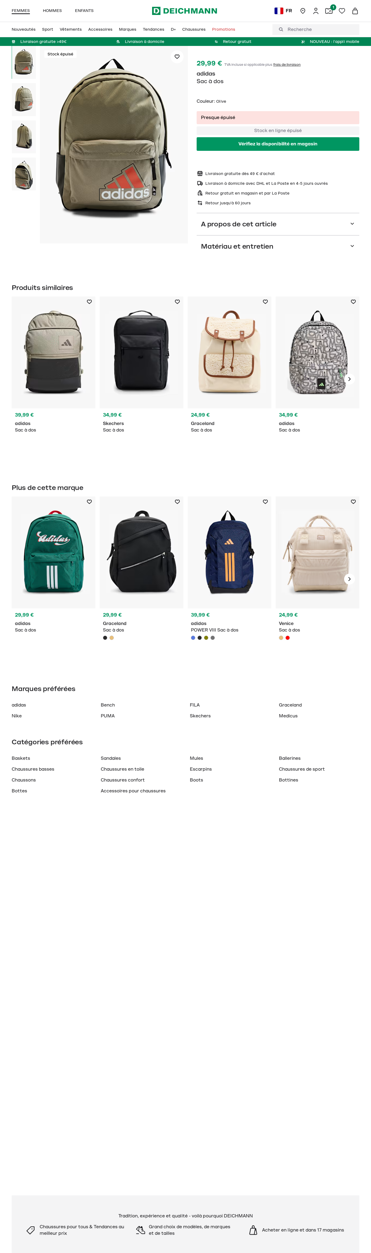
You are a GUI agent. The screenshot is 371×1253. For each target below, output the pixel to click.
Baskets (21, 758)
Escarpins (201, 769)
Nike (17, 716)
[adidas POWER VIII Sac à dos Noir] (200, 638)
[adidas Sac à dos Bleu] (229, 579)
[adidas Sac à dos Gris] (53, 379)
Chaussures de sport (302, 769)
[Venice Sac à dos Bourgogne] (288, 638)
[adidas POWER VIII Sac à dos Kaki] (206, 638)
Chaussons (24, 780)
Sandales (111, 758)
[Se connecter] (316, 11)
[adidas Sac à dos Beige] (317, 379)
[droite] (349, 379)
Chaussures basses (33, 769)
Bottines (288, 780)
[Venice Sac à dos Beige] (317, 579)
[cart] (355, 11)
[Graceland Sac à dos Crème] (229, 379)
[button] (114, 145)
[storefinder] (302, 11)
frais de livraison (287, 65)
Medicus (288, 716)
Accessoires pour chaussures (133, 791)
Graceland (290, 705)
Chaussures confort (123, 780)
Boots (196, 780)
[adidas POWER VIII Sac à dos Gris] (213, 638)
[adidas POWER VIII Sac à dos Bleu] (193, 638)
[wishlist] (342, 11)
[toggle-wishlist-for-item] (177, 56)
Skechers (200, 716)
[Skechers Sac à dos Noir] (141, 379)
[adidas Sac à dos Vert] (53, 579)
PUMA (108, 716)
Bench (108, 705)
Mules (196, 758)
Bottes (19, 791)
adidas (206, 74)
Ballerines (290, 758)
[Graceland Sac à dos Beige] (112, 638)
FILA (195, 705)
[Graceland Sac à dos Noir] (141, 579)
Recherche (300, 29)
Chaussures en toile (122, 769)
